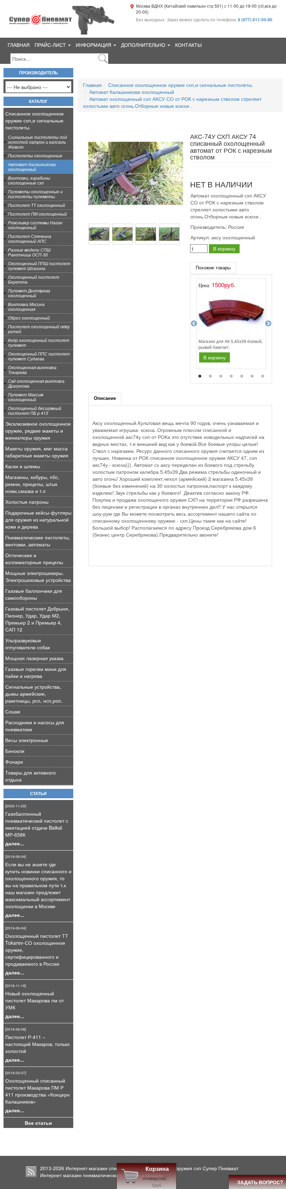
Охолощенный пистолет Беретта (33, 279)
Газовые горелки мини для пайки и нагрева (35, 672)
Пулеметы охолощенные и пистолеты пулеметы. (35, 193)
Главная (19, 44)
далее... (14, 843)
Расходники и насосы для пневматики (34, 726)
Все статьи (38, 1122)
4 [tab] (231, 376)
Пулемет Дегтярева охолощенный (29, 292)
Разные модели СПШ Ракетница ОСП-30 (29, 252)
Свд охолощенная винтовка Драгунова (36, 383)
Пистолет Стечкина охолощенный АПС (29, 238)
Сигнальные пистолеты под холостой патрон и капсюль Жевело (37, 142)
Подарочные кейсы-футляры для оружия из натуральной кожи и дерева (38, 519)
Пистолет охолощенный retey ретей (39, 328)
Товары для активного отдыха (30, 776)
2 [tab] (210, 376)
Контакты (188, 44)
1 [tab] (199, 376)
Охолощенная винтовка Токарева (32, 369)
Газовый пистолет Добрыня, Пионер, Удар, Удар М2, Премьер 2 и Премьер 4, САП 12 (37, 619)
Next (268, 323)
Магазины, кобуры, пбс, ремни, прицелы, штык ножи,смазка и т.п (32, 483)
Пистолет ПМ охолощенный (37, 214)
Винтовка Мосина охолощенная (26, 306)
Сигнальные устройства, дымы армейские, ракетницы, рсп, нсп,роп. (33, 693)
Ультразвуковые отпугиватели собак (27, 644)
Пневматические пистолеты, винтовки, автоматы (37, 541)
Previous (193, 323)
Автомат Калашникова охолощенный (32, 166)
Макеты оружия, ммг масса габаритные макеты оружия (36, 452)
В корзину (224, 248)
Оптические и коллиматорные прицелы (34, 559)
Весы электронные (26, 739)
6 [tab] (252, 376)
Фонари (14, 761)
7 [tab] (262, 376)
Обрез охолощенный (29, 318)
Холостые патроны (26, 501)
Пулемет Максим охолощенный (25, 396)
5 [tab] (241, 376)
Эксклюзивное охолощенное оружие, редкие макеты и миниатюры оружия (38, 430)
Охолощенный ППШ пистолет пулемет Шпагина (39, 265)
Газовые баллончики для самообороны (33, 594)
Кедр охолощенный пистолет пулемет (38, 342)
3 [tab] (220, 376)
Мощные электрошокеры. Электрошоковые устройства (38, 576)
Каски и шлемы (22, 466)
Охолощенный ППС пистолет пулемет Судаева (39, 356)
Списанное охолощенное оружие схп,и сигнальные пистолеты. (34, 120)
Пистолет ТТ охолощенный (36, 205)
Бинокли (14, 750)
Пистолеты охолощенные (35, 155)
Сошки (12, 711)
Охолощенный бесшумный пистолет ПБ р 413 (34, 410)
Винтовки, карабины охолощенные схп (29, 180)
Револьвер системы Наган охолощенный (35, 224)
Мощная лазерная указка (34, 658)
